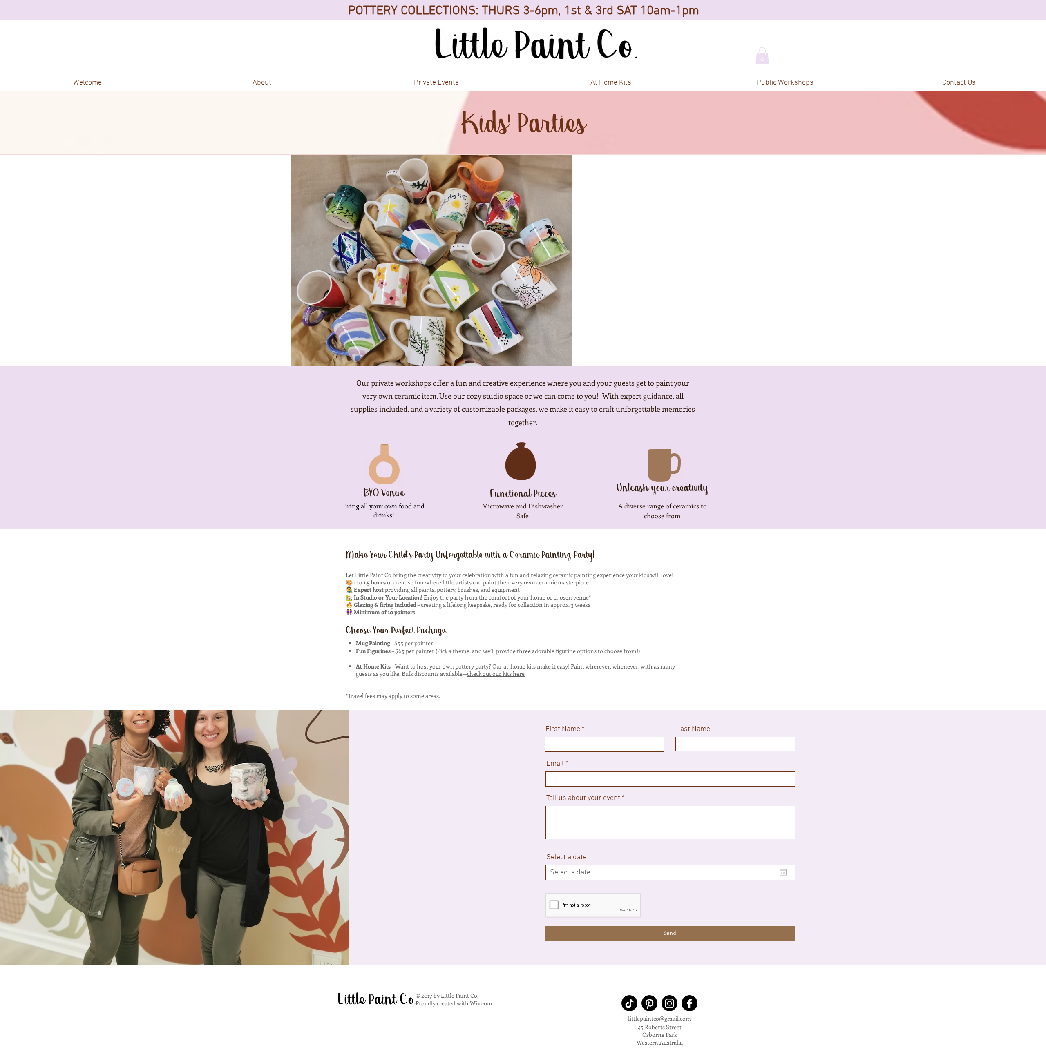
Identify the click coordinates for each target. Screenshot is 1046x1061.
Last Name (693, 729)
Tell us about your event (583, 798)
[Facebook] (689, 1003)
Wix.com (481, 1003)
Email (555, 764)
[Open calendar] (783, 872)
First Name (562, 729)
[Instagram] (669, 1003)
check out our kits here (496, 674)
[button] (436, 83)
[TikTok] (629, 1003)
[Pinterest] (649, 1003)
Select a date (566, 857)
